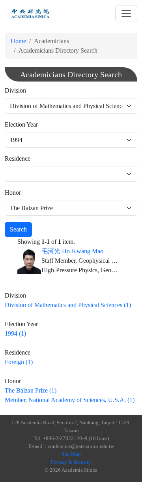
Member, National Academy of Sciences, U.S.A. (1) (70, 400)
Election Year (21, 124)
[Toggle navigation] (126, 13)
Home (18, 41)
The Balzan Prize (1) (30, 390)
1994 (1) (15, 333)
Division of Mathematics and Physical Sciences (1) (68, 305)
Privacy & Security (71, 462)
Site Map (71, 454)
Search (18, 229)
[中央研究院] (30, 13)
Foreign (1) (19, 362)
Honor (13, 192)
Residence (17, 158)
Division (15, 90)
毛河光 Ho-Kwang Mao (72, 251)
